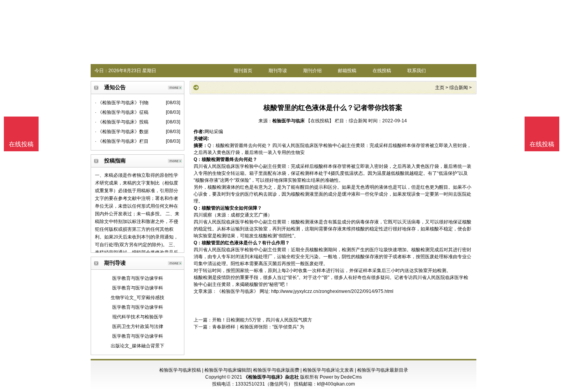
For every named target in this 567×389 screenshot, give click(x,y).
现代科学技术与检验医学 (137, 317)
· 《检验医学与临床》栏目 (121, 141)
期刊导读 (277, 70)
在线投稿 (382, 70)
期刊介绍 (312, 70)
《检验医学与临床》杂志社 (271, 377)
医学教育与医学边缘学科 (137, 278)
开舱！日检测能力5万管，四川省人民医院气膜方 (262, 320)
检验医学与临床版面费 (276, 370)
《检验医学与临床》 (237, 291)
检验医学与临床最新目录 (382, 370)
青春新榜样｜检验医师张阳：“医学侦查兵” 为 (258, 327)
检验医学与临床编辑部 (227, 370)
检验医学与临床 (288, 120)
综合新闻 (458, 87)
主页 (439, 87)
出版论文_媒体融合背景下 (137, 345)
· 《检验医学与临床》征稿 (121, 112)
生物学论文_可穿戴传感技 (137, 297)
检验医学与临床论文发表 (328, 370)
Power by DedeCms (341, 377)
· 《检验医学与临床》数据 (121, 131)
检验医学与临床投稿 (180, 370)
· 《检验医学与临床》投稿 (121, 122)
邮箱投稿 (347, 70)
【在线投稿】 (320, 120)
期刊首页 (243, 70)
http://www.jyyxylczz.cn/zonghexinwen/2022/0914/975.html (332, 291)
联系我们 (416, 70)
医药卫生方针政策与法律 (137, 326)
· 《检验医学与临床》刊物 (121, 102)
